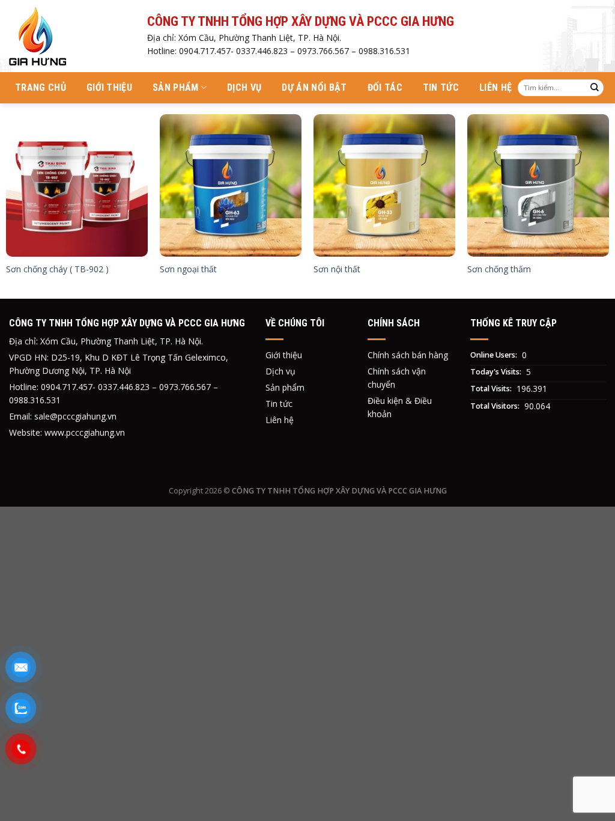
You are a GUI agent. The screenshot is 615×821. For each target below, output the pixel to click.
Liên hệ (495, 87)
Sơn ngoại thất (188, 269)
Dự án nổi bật (314, 87)
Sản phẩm (176, 87)
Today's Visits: (496, 372)
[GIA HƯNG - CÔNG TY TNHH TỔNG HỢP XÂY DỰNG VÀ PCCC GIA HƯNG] (69, 36)
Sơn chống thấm (499, 269)
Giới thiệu (109, 87)
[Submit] (595, 88)
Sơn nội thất (337, 269)
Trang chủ (40, 87)
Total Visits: (492, 388)
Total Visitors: (495, 406)
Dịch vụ (244, 87)
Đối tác (385, 87)
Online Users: (494, 355)
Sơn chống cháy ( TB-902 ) (57, 269)
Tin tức (441, 87)
